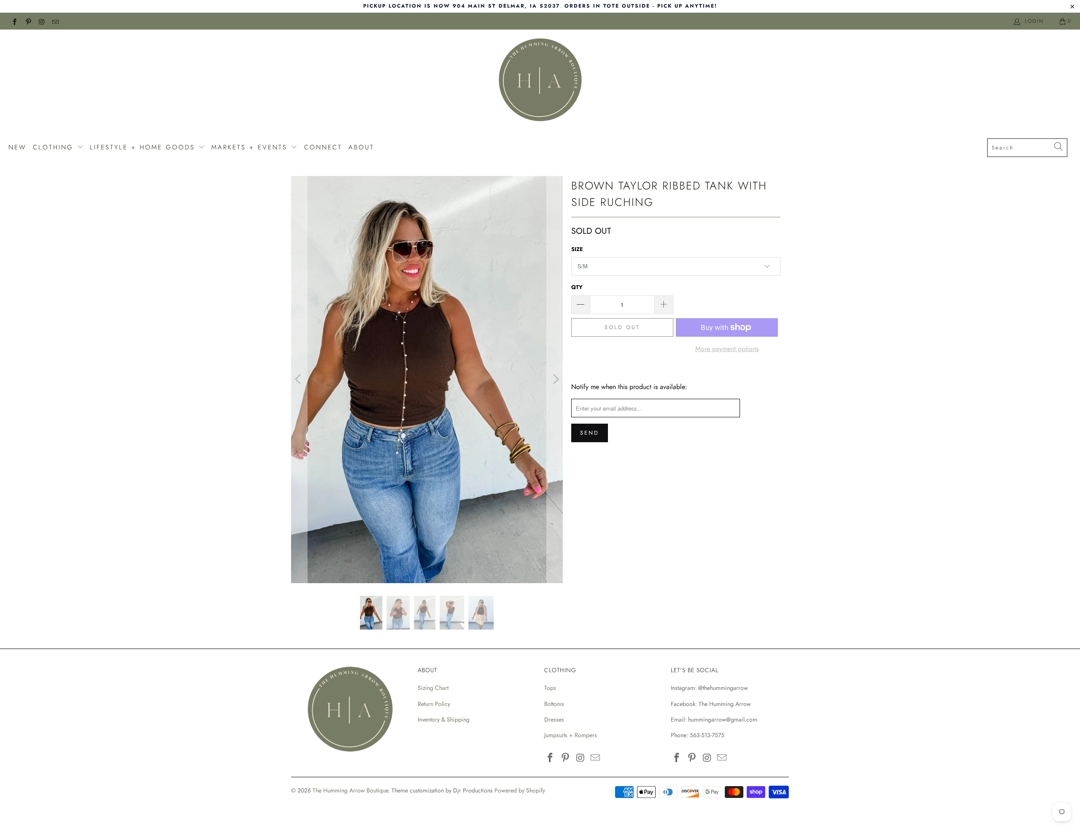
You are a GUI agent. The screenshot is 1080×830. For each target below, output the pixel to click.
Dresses (554, 719)
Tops (550, 688)
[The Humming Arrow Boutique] (540, 81)
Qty (577, 287)
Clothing (55, 147)
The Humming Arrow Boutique (350, 790)
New (17, 147)
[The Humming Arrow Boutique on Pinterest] (27, 21)
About (361, 147)
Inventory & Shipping (444, 719)
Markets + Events (251, 147)
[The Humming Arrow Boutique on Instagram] (41, 21)
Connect (323, 147)
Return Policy (434, 704)
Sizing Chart (433, 688)
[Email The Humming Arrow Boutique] (55, 21)
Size (577, 249)
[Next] (554, 380)
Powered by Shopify (519, 790)
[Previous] (299, 380)
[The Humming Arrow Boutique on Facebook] (14, 21)
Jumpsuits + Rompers (570, 735)
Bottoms (554, 704)
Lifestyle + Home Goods (144, 147)
